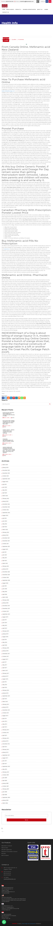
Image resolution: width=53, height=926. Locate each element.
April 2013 (5, 735)
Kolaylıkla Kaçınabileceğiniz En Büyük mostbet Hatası (8, 440)
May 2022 (5, 523)
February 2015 (6, 704)
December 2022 (6, 504)
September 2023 (6, 478)
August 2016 (5, 679)
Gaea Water (5, 847)
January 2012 (5, 752)
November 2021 (6, 540)
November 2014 (6, 710)
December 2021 (6, 538)
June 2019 (5, 622)
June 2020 (5, 588)
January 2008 (5, 783)
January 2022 (5, 535)
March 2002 (5, 803)
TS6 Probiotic (5, 855)
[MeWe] (16, 398)
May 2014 (5, 724)
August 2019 (5, 617)
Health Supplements (7, 849)
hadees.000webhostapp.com (8, 91)
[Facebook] (3, 398)
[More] (24, 398)
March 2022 (5, 529)
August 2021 (5, 549)
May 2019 (5, 625)
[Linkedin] (11, 398)
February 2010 (6, 772)
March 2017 (5, 670)
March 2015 (5, 701)
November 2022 (6, 507)
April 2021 (5, 560)
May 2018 (5, 642)
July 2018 (5, 639)
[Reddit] (8, 398)
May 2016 (5, 684)
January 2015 (5, 707)
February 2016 (6, 690)
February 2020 (6, 600)
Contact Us (5, 12)
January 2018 (5, 650)
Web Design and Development (29, 923)
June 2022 (5, 521)
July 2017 (5, 662)
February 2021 (6, 566)
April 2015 (5, 698)
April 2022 (5, 526)
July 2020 (5, 586)
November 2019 (6, 608)
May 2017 (5, 665)
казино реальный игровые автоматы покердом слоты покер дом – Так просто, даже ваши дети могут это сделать (9, 450)
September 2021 (6, 546)
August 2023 (5, 481)
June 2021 (5, 555)
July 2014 (5, 718)
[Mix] (19, 398)
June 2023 (5, 487)
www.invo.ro (7, 249)
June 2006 (5, 791)
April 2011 (5, 763)
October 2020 (6, 577)
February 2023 (6, 498)
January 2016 (5, 693)
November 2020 (6, 574)
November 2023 (6, 473)
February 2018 (6, 648)
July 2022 (5, 518)
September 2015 (6, 696)
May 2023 (5, 490)
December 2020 (6, 571)
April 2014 (5, 727)
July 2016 (5, 681)
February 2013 (6, 738)
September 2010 (6, 766)
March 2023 (5, 495)
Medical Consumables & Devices (9, 851)
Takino (4, 853)
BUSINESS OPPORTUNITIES (29, 9)
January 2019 (5, 633)
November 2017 (6, 653)
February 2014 (6, 729)
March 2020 (5, 597)
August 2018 (5, 636)
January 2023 (5, 501)
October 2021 (6, 543)
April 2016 (5, 687)
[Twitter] (5, 398)
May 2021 (5, 557)
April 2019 (5, 628)
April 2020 (5, 594)
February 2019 (6, 631)
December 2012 (6, 743)
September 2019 (6, 614)
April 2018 (5, 645)
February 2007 (6, 789)
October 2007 (6, 786)
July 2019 (5, 619)
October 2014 (6, 712)
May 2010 (5, 769)
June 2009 (5, 777)
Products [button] (18, 9)
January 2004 (5, 800)
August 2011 (5, 758)
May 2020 (5, 591)
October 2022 (6, 509)
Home (3, 9)
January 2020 (5, 602)
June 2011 (5, 760)
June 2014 (5, 721)
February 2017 (6, 673)
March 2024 (5, 464)
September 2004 (6, 797)
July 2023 (5, 484)
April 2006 (5, 794)
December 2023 (6, 470)
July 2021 (5, 552)
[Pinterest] (14, 398)
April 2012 (5, 746)
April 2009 (5, 780)
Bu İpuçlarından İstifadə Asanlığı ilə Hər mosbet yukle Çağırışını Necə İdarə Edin (8, 422)
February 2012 (6, 749)
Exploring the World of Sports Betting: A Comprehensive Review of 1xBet (9, 414)
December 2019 (6, 605)
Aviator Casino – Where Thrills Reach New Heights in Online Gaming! (8, 431)
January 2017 (5, 676)
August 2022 (5, 515)
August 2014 (5, 715)
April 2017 (5, 667)
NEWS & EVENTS (10, 9)
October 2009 (6, 774)
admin (13, 417)
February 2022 (6, 532)
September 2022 (6, 512)
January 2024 (5, 467)
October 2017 (6, 656)
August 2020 (5, 583)
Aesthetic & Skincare (7, 845)
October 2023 (6, 476)
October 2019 (6, 611)
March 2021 (5, 563)
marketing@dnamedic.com (10, 879)
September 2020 (6, 580)
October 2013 (6, 732)
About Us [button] (39, 9)
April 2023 (5, 492)
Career (46, 9)
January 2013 (5, 741)
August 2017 (5, 659)
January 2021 (5, 569)
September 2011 (6, 755)
